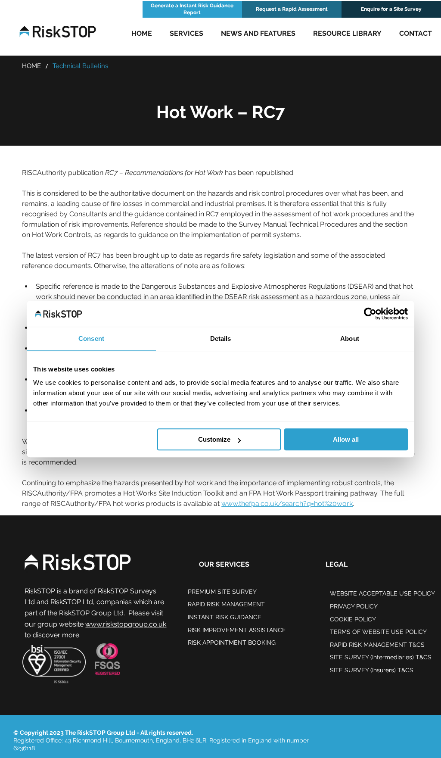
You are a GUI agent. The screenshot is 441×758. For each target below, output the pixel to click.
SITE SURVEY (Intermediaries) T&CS (381, 657)
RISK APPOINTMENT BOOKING (232, 642)
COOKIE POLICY (353, 619)
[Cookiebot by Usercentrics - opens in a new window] (370, 313)
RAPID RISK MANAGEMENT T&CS (377, 644)
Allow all (346, 439)
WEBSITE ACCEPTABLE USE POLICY (382, 593)
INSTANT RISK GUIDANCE (224, 617)
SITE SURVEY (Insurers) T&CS (371, 670)
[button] (186, 34)
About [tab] (349, 338)
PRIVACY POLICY (354, 606)
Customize (214, 439)
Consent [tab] (91, 338)
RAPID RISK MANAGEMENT (226, 604)
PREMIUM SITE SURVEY (222, 591)
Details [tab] (220, 338)
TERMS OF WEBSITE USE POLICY (378, 631)
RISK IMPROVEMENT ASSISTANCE (237, 630)
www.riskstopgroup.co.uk (125, 624)
